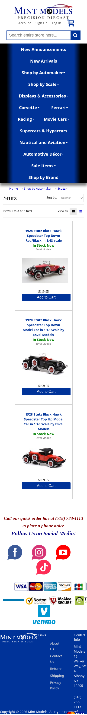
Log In (56, 23)
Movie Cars (55, 119)
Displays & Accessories (42, 96)
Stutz (61, 188)
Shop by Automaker (42, 72)
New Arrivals (43, 61)
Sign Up (41, 23)
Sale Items (42, 165)
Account (24, 23)
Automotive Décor (42, 154)
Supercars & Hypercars (43, 131)
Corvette (28, 107)
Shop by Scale (42, 84)
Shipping (57, 675)
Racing (25, 119)
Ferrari (58, 107)
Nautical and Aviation (42, 142)
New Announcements (43, 49)
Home (13, 188)
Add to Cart (46, 297)
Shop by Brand (43, 177)
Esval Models (43, 249)
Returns (56, 668)
